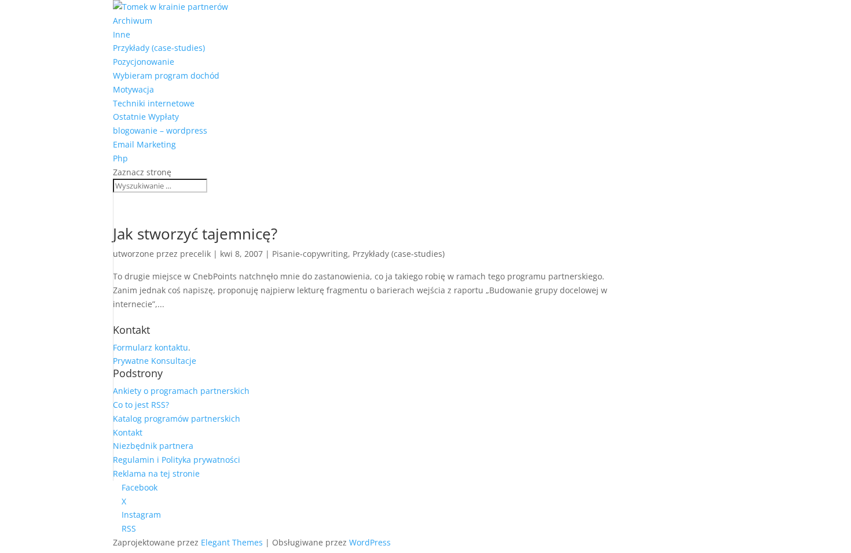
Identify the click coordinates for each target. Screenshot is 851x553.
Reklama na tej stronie (156, 473)
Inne (121, 34)
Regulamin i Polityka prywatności (176, 459)
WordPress (370, 542)
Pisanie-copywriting (310, 253)
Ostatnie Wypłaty (146, 116)
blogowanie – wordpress (160, 130)
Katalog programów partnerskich (176, 418)
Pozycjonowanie (143, 61)
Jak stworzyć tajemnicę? (195, 233)
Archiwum (132, 20)
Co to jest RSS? (141, 404)
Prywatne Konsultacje (154, 360)
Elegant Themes (232, 542)
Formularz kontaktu (150, 347)
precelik (195, 253)
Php (120, 158)
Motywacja (133, 89)
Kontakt (127, 432)
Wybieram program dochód (166, 75)
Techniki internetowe (154, 103)
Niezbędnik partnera (153, 445)
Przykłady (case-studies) (159, 47)
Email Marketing (144, 144)
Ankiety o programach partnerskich (181, 390)
